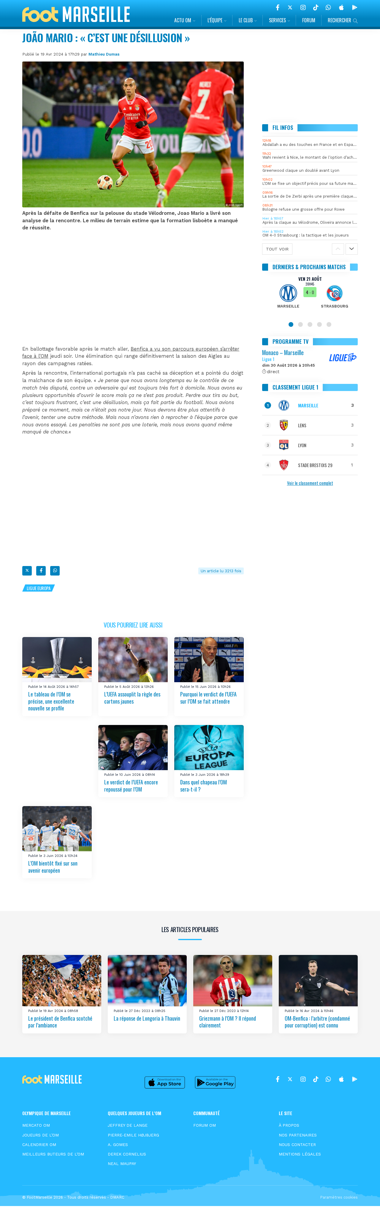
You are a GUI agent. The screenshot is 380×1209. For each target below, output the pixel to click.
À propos (289, 1125)
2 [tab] (300, 324)
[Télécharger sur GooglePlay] (355, 7)
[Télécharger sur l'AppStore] (341, 7)
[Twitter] (290, 7)
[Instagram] (303, 7)
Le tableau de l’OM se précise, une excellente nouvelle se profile (51, 701)
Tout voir (277, 249)
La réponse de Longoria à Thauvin (147, 1018)
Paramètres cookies (339, 1197)
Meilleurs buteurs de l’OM (53, 1154)
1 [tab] (291, 324)
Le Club (246, 20)
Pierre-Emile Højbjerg (133, 1135)
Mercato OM (36, 1125)
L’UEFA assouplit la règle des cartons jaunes (132, 697)
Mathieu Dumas (104, 54)
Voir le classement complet (310, 483)
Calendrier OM (39, 1144)
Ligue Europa (38, 588)
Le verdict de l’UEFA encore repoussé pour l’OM (131, 785)
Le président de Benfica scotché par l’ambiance (60, 1021)
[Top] (364, 1196)
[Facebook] (278, 7)
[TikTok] (315, 7)
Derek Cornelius (127, 1154)
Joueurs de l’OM (40, 1135)
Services (277, 20)
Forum (308, 20)
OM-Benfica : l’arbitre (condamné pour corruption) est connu (317, 1021)
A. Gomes (118, 1144)
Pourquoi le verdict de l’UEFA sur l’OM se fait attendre (208, 697)
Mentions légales (300, 1154)
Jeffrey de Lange (128, 1125)
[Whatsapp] (55, 571)
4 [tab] (319, 324)
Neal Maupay (122, 1163)
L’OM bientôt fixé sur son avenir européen (52, 867)
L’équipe (215, 20)
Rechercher (339, 20)
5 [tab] (329, 324)
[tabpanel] (310, 296)
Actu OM (182, 20)
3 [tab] (310, 324)
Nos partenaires (298, 1135)
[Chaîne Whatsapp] (328, 7)
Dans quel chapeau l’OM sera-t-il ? (203, 785)
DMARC (117, 1197)
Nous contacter (297, 1144)
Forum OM (204, 1125)
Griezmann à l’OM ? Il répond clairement (227, 1021)
